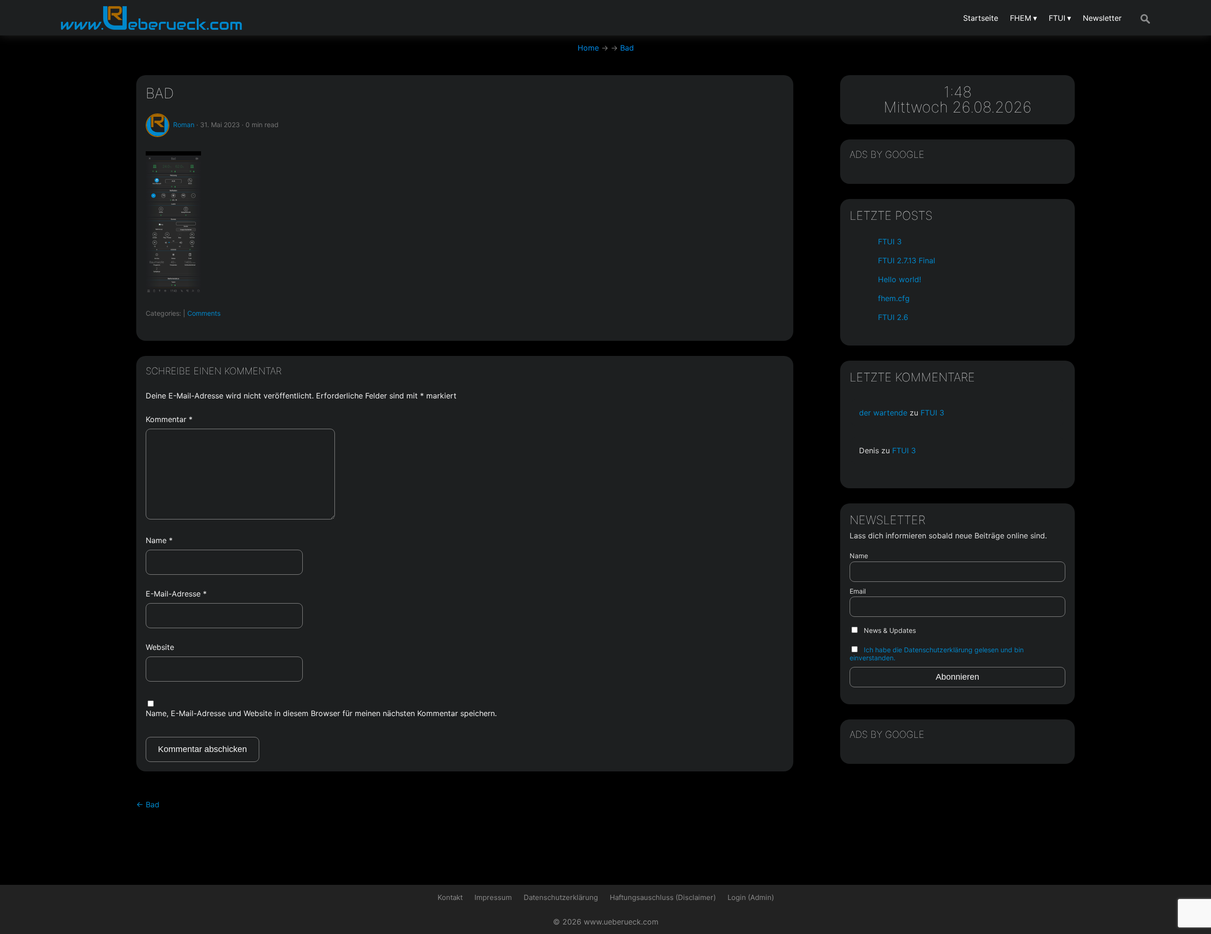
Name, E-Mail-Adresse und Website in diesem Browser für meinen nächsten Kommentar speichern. (321, 713)
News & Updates (889, 630)
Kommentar (169, 419)
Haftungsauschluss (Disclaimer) (663, 897)
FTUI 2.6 (893, 317)
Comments (203, 313)
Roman (183, 125)
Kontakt (450, 897)
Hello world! (899, 279)
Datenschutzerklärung (561, 897)
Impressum (493, 897)
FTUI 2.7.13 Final (906, 260)
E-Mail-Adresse (176, 593)
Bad (160, 93)
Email (858, 591)
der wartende (883, 412)
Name (159, 540)
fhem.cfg (894, 298)
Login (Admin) (751, 897)
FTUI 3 (890, 241)
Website (160, 647)
